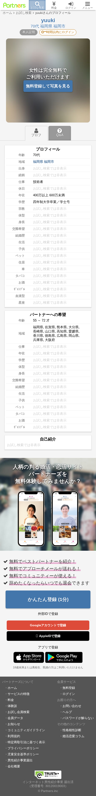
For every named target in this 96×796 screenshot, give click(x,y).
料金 (11, 700)
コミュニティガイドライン (26, 730)
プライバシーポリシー (23, 748)
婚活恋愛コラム (73, 736)
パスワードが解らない (78, 718)
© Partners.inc (48, 791)
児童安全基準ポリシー (23, 754)
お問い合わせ (72, 706)
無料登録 (69, 688)
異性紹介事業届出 (20, 760)
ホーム (12, 688)
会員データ (15, 718)
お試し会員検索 (18, 712)
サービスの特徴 (18, 694)
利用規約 (14, 736)
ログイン (69, 694)
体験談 (12, 706)
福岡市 (49, 161)
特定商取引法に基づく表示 (26, 742)
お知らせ (14, 724)
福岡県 (38, 161)
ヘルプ (67, 712)
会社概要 (14, 766)
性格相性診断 (72, 730)
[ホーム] (14, 5)
